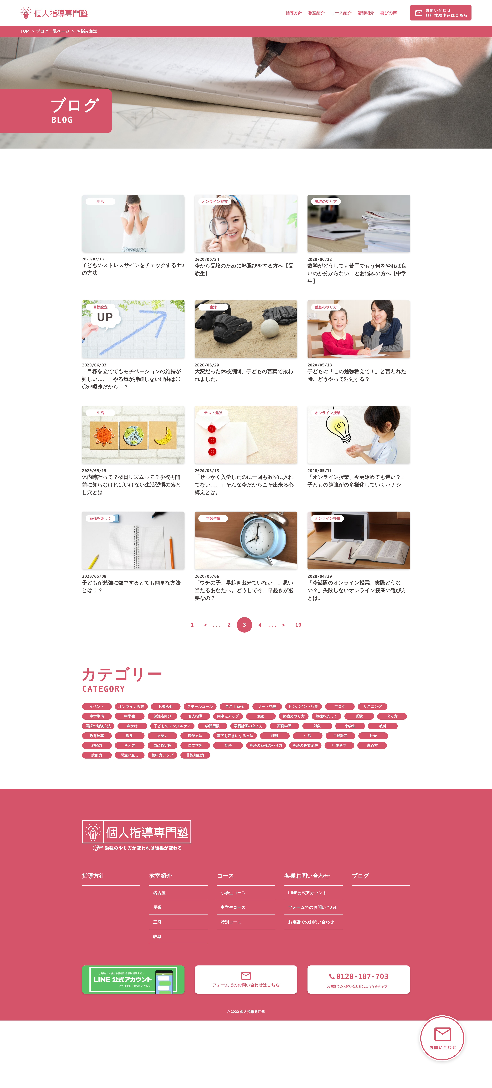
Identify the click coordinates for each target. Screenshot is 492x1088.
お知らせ (165, 706)
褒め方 (372, 745)
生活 (307, 736)
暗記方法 (195, 736)
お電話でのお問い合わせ (311, 922)
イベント (96, 706)
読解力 (96, 755)
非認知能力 (195, 755)
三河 (157, 922)
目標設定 (340, 736)
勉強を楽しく (326, 716)
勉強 (260, 716)
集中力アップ (162, 755)
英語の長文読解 (305, 745)
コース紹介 (341, 12)
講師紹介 (366, 12)
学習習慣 (212, 726)
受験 (359, 716)
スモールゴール (200, 706)
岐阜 (157, 936)
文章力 (162, 736)
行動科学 (339, 745)
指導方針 (294, 12)
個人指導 (195, 716)
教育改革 (97, 736)
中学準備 (97, 716)
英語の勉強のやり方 (266, 745)
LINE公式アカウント (307, 892)
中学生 (129, 716)
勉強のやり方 (294, 716)
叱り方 (392, 716)
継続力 (96, 745)
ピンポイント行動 (303, 706)
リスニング (372, 706)
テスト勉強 (234, 706)
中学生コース (233, 907)
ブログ (339, 706)
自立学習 (195, 745)
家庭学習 (284, 726)
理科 (274, 736)
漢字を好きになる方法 (235, 736)
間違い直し (130, 755)
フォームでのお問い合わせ (313, 907)
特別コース (231, 922)
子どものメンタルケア (172, 726)
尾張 (157, 907)
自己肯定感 (162, 745)
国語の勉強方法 (98, 726)
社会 (373, 736)
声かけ (132, 726)
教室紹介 (316, 12)
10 (298, 625)
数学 (129, 736)
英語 (228, 745)
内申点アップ (228, 716)
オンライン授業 (131, 706)
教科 (382, 726)
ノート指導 (267, 706)
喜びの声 (388, 12)
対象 (317, 726)
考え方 (129, 745)
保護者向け (162, 716)
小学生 (350, 726)
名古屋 (159, 892)
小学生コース (233, 892)
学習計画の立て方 (248, 726)
